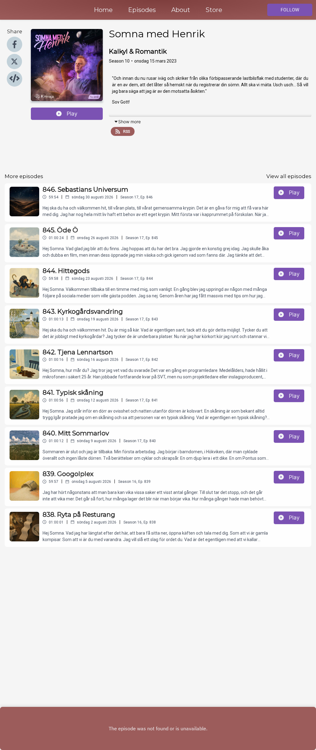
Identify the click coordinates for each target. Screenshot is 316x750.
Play (72, 113)
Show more (129, 121)
